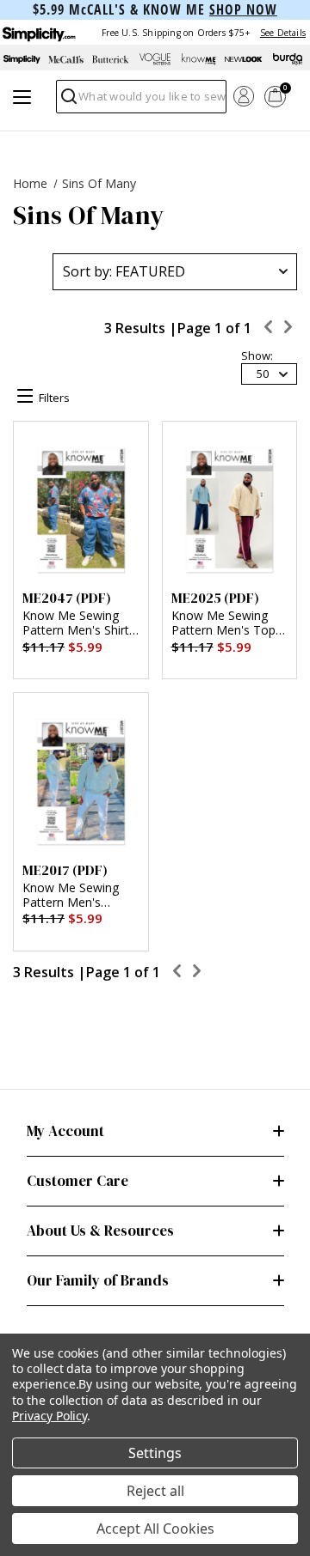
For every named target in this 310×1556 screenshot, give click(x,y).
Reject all (155, 1490)
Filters (54, 397)
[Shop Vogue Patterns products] (155, 59)
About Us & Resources (100, 1230)
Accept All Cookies (155, 1528)
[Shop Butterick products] (111, 59)
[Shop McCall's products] (66, 59)
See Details (283, 32)
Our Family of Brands (98, 1280)
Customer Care (77, 1180)
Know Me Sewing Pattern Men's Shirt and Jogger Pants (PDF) (75, 623)
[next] (288, 328)
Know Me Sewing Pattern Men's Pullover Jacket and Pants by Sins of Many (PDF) (75, 895)
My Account (65, 1131)
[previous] (268, 328)
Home (30, 183)
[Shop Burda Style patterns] (288, 59)
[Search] (68, 101)
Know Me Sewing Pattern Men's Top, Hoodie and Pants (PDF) (225, 623)
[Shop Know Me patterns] (199, 59)
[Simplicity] (38, 32)
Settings (155, 1453)
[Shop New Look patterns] (243, 59)
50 (263, 373)
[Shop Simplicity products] (22, 59)
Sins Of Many (99, 183)
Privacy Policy (49, 1415)
